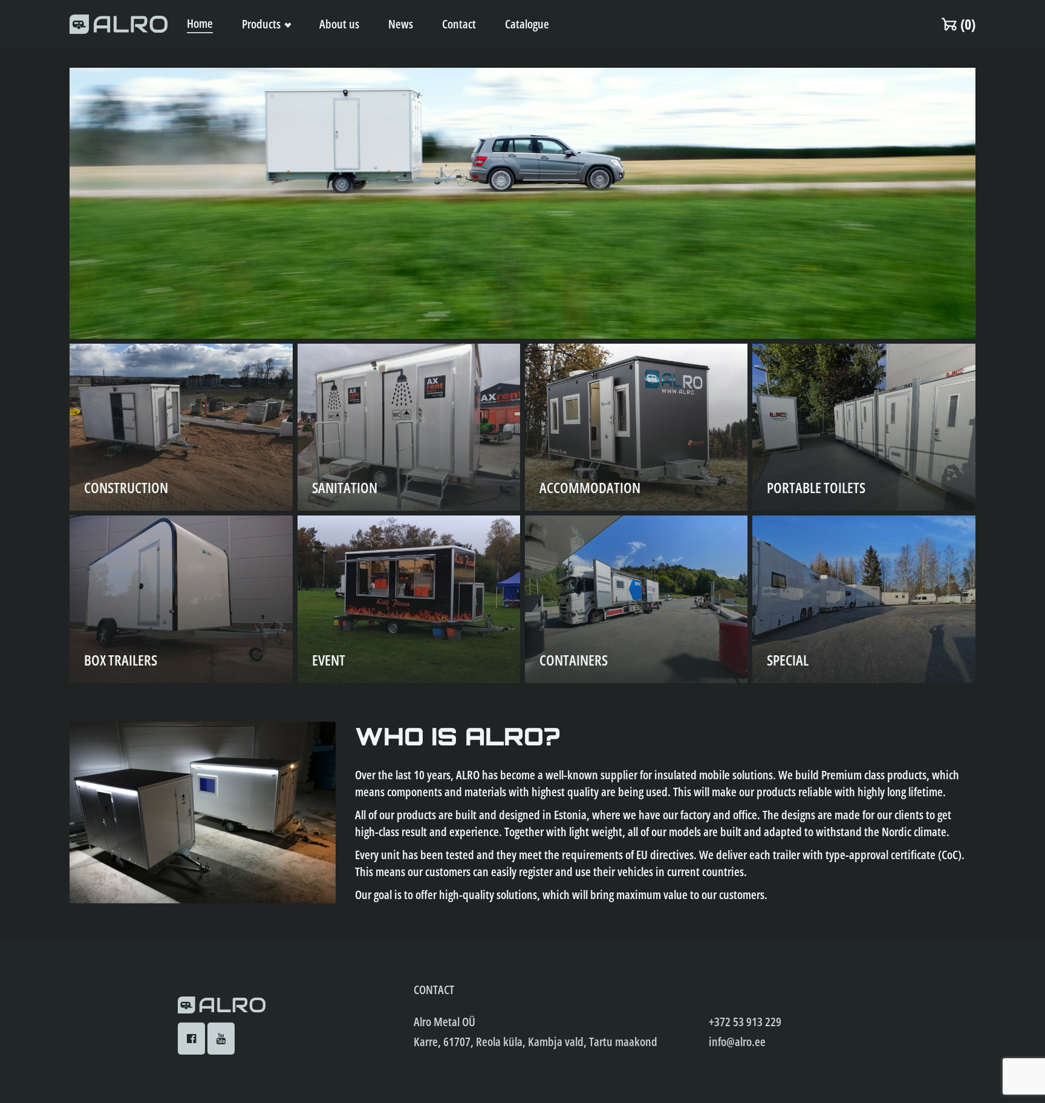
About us (339, 24)
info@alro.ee (737, 1041)
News (400, 24)
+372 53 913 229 (745, 1021)
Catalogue (527, 24)
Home (200, 23)
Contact (459, 24)
